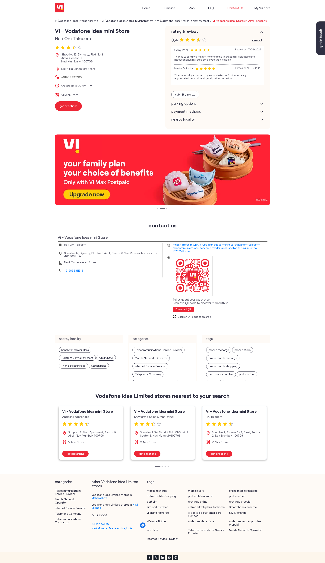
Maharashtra (99, 498)
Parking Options (183, 103)
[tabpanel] (162, 169)
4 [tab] (168, 467)
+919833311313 (71, 77)
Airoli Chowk (106, 357)
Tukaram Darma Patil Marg (77, 357)
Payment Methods (186, 111)
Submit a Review (185, 94)
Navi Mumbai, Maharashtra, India (112, 528)
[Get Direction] (143, 527)
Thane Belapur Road (73, 365)
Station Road (98, 365)
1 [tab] (158, 209)
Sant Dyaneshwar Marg (75, 349)
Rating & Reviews (184, 31)
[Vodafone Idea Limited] (59, 8)
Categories (64, 482)
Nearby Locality (183, 119)
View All (257, 40)
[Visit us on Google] (149, 557)
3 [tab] (164, 209)
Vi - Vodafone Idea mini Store (87, 411)
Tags (150, 482)
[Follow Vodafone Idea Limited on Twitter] (156, 557)
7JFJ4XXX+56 (100, 523)
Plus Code (99, 515)
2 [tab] (161, 209)
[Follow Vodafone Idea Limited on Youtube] (169, 557)
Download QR (183, 309)
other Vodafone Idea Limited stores (115, 484)
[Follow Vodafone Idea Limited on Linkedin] (162, 557)
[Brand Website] (175, 557)
